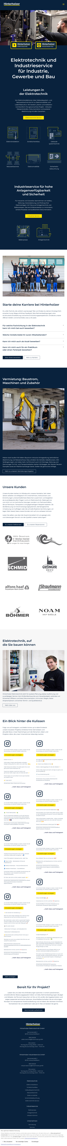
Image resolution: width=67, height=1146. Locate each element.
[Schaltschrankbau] (33, 135)
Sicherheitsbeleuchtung (32, 1098)
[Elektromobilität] (33, 160)
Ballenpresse (32, 1110)
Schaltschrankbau (32, 1087)
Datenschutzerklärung (31, 1138)
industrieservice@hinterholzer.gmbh (32, 1065)
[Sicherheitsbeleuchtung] (54, 160)
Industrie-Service (32, 1115)
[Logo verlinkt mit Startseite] (12, 4)
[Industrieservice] (45, 45)
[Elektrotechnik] (21, 45)
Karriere (32, 1127)
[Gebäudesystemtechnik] (54, 135)
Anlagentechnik (32, 1112)
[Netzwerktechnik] (13, 160)
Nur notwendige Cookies (22, 1141)
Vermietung (32, 1124)
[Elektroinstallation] (13, 135)
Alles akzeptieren (8, 1141)
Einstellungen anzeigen (13, 755)
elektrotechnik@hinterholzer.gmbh (32, 1039)
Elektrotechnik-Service (32, 1101)
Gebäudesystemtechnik (32, 1090)
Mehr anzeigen (10, 977)
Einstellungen (35, 1141)
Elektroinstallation (32, 1084)
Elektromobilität (32, 1095)
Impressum (17, 1144)
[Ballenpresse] (23, 232)
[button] (63, 4)
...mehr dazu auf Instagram (21, 787)
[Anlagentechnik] (44, 232)
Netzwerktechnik (32, 1092)
